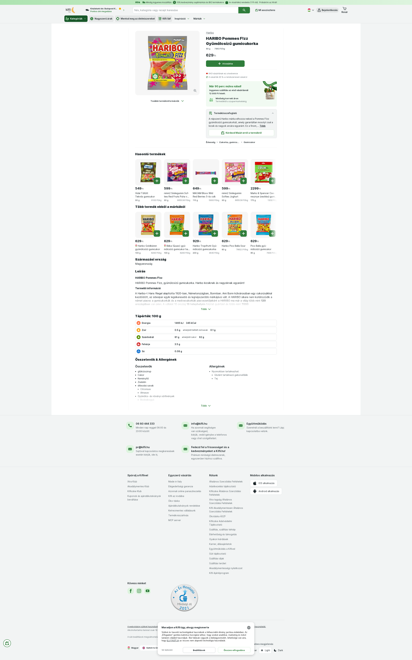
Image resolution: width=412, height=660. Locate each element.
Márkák (197, 18)
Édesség (210, 142)
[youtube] (147, 591)
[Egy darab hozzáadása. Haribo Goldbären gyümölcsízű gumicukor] (157, 233)
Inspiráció (180, 18)
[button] (327, 10)
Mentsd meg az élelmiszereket (138, 18)
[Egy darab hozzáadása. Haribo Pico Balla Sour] (243, 233)
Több (263, 125)
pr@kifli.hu (143, 447)
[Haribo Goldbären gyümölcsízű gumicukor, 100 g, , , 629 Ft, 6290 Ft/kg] (148, 225)
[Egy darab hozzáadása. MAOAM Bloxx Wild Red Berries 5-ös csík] (214, 181)
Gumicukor (249, 142)
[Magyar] (310, 10)
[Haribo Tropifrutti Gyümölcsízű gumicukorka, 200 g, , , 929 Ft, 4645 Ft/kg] (206, 225)
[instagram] (139, 591)
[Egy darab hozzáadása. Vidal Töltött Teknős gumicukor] (157, 181)
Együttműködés (257, 423)
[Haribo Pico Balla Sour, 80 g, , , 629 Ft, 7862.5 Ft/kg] (235, 225)
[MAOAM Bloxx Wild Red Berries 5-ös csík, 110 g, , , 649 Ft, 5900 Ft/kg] (206, 172)
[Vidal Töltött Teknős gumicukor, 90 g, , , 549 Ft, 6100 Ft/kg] (148, 172)
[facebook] (130, 591)
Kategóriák (76, 18)
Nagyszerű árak (103, 18)
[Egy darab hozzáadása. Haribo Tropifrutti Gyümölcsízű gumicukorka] (214, 233)
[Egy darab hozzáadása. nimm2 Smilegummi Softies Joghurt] (243, 181)
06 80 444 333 (145, 423)
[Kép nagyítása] (195, 90)
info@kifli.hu (199, 423)
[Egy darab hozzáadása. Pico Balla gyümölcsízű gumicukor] (272, 233)
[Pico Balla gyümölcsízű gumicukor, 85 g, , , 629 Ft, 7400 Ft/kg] (264, 225)
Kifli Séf (167, 18)
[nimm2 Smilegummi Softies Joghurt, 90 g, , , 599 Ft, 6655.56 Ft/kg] (235, 172)
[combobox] (185, 10)
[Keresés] (244, 10)
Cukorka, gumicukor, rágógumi (229, 142)
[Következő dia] (270, 171)
